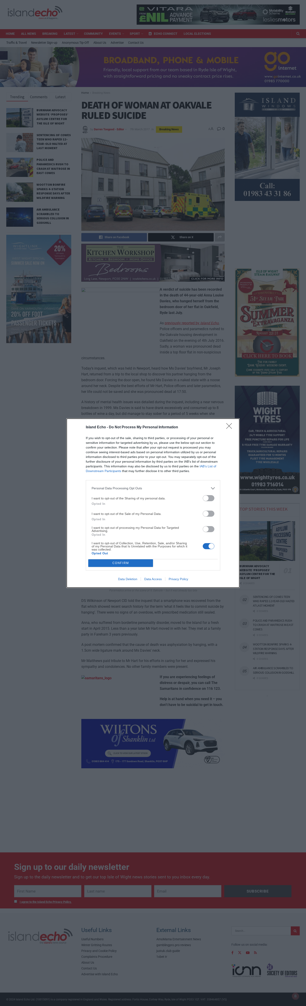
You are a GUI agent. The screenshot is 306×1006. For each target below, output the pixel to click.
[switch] (208, 498)
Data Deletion (127, 579)
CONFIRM (120, 563)
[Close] (230, 427)
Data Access (153, 579)
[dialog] (153, 503)
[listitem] (153, 488)
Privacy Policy (178, 579)
